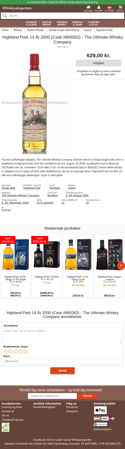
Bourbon (53, 195)
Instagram (72, 411)
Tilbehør (93, 23)
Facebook (72, 407)
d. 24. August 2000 (77, 195)
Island (71, 188)
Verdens (62, 23)
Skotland (54, 188)
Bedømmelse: (15, 346)
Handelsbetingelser (44, 407)
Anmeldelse (10, 325)
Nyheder (31, 23)
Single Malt (8, 188)
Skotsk (47, 23)
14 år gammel (45, 202)
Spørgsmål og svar (12, 419)
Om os (5, 415)
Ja (62, 202)
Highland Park (31, 188)
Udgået (98, 63)
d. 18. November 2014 (15, 202)
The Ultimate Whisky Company (20, 195)
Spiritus (77, 23)
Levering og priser (12, 407)
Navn (6, 356)
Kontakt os (8, 411)
